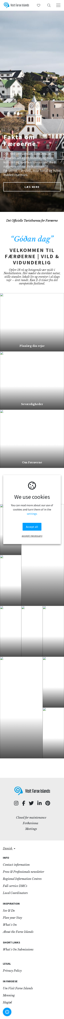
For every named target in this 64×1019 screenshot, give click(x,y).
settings (32, 514)
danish (8, 848)
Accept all (32, 526)
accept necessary (32, 535)
